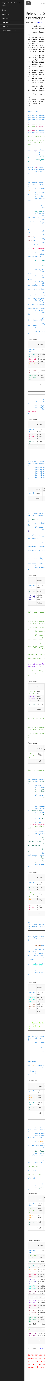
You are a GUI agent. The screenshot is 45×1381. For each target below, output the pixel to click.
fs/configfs (38, 22)
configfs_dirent (38, 938)
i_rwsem (37, 643)
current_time (35, 248)
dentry (42, 795)
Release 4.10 (6, 14)
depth (40, 631)
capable (37, 320)
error (40, 202)
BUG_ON (37, 945)
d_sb (39, 810)
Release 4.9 (6, 18)
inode (30, 289)
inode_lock (39, 1151)
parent (33, 1065)
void (42, 400)
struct (36, 140)
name (31, 959)
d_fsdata (34, 194)
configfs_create (38, 779)
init (36, 832)
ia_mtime (34, 244)
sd (40, 206)
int (29, 182)
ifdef (31, 136)
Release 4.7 (6, 26)
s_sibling (32, 1170)
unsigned (38, 198)
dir (31, 1130)
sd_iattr (38, 211)
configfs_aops (35, 152)
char (43, 936)
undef (31, 111)
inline (36, 400)
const (36, 150)
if (36, 206)
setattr (39, 171)
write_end (40, 160)
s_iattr (37, 558)
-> (30, 194)
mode (35, 326)
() (29, 531)
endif (31, 144)
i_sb (36, 289)
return (37, 331)
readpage (39, 154)
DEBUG (36, 111)
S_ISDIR (41, 834)
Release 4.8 (6, 22)
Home (4, 10)
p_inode (38, 818)
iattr (39, 184)
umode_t (31, 781)
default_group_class (36, 647)
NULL (43, 973)
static (30, 140)
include (32, 115)
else (30, 718)
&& (31, 320)
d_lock (32, 1061)
